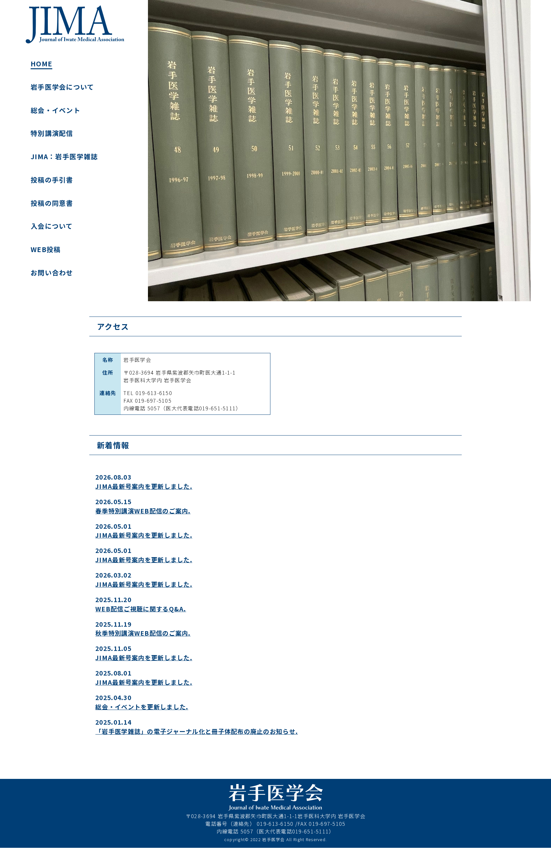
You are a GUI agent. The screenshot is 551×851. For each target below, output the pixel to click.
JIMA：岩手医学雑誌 (64, 156)
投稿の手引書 (52, 179)
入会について (52, 226)
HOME (41, 63)
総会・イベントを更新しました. (141, 706)
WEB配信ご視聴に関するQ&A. (140, 608)
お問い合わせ (52, 272)
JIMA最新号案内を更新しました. (143, 486)
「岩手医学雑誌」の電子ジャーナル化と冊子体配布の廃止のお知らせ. (196, 731)
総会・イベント (55, 110)
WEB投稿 (46, 249)
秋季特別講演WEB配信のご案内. (142, 633)
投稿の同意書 (52, 203)
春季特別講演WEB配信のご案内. (142, 510)
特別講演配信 (52, 133)
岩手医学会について (62, 87)
